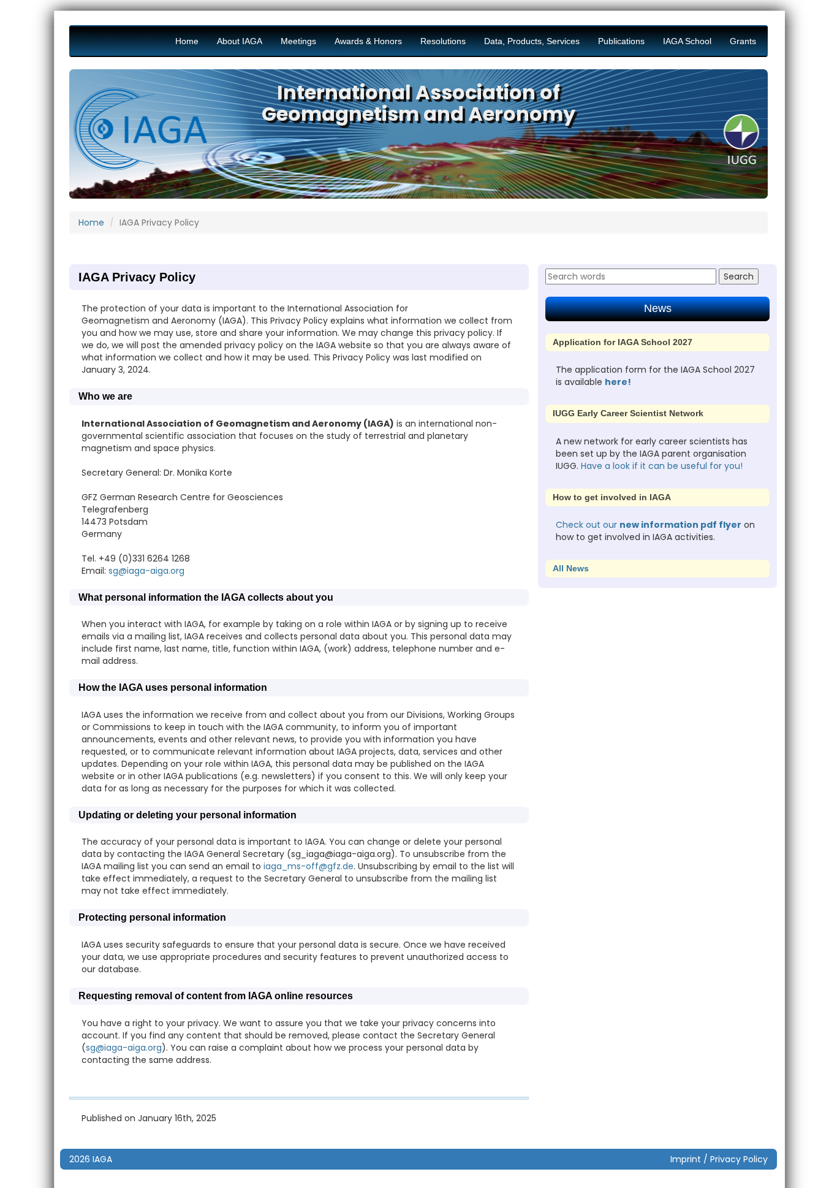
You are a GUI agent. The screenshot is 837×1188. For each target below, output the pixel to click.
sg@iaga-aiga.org (146, 571)
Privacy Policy (739, 1159)
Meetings (298, 41)
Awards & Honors (368, 41)
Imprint (685, 1159)
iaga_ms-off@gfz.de (308, 866)
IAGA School (687, 41)
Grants (743, 41)
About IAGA (239, 41)
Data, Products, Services (532, 41)
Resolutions (443, 41)
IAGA (102, 1159)
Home (187, 41)
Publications (621, 41)
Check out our (587, 525)
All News (571, 568)
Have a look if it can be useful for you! (662, 466)
